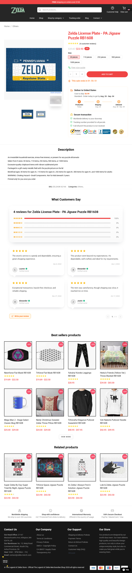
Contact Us (72, 546)
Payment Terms (74, 538)
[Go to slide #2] (41, 114)
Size (70, 53)
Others (15, 26)
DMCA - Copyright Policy (46, 546)
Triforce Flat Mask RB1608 (48, 373)
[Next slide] (60, 69)
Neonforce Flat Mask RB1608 (17, 373)
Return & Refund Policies (78, 542)
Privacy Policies (43, 542)
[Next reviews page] (120, 316)
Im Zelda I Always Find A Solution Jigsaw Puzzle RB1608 (79, 488)
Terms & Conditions (44, 538)
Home (7, 26)
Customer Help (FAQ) (76, 549)
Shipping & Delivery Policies (79, 535)
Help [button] (127, 570)
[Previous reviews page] (108, 316)
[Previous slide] (8, 69)
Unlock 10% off (5, 561)
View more (66, 437)
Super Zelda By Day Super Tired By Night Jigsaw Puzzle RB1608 (17, 488)
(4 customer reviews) (87, 44)
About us (40, 535)
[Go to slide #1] (27, 114)
